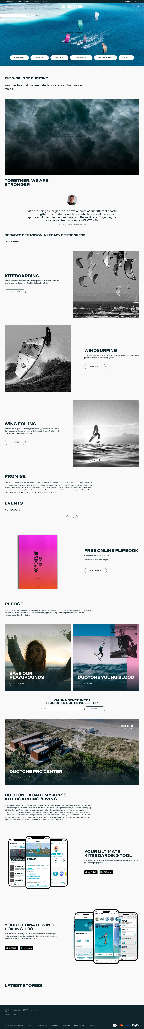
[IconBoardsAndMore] (7, 1010)
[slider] (63, 172)
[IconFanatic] (27, 1)
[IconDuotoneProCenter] (127, 727)
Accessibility (66, 1025)
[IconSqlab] (36, 1)
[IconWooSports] (44, 1)
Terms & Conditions (42, 1025)
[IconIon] (18, 1)
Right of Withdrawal (79, 1025)
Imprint (30, 1025)
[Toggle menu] (7, 6)
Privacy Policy (54, 1025)
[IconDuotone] (9, 1)
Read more (19, 683)
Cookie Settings (93, 1025)
